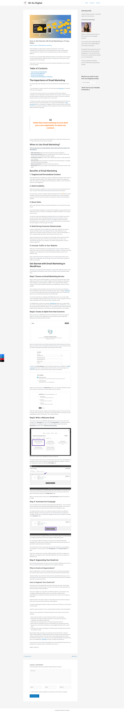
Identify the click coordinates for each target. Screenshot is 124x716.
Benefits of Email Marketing (37, 75)
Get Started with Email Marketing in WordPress (41, 76)
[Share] (2, 355)
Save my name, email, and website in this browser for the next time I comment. (49, 691)
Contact (98, 2)
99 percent (61, 88)
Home (86, 2)
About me (92, 2)
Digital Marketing (43, 45)
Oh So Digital (35, 3)
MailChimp (67, 290)
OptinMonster (53, 303)
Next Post (74, 656)
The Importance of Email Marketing (39, 71)
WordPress (49, 45)
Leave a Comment (34, 45)
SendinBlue (44, 639)
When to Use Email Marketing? (38, 73)
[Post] (2, 361)
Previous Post (27, 656)
